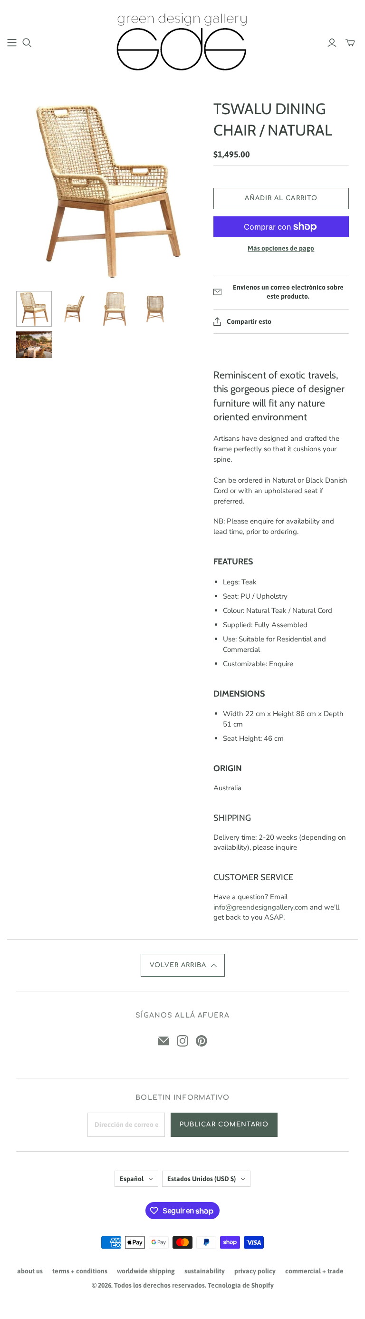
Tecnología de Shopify (241, 1285)
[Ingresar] (332, 43)
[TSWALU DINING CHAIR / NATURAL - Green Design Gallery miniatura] (34, 309)
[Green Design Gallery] (182, 42)
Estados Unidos (201, 1179)
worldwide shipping (146, 1271)
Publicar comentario (224, 1124)
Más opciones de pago (281, 248)
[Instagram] (182, 1041)
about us (30, 1271)
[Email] (163, 1041)
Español (132, 1179)
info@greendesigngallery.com (260, 907)
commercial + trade (314, 1271)
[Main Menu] (12, 43)
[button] (183, 965)
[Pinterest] (201, 1041)
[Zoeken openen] (27, 43)
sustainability (204, 1271)
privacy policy (255, 1271)
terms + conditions (79, 1271)
